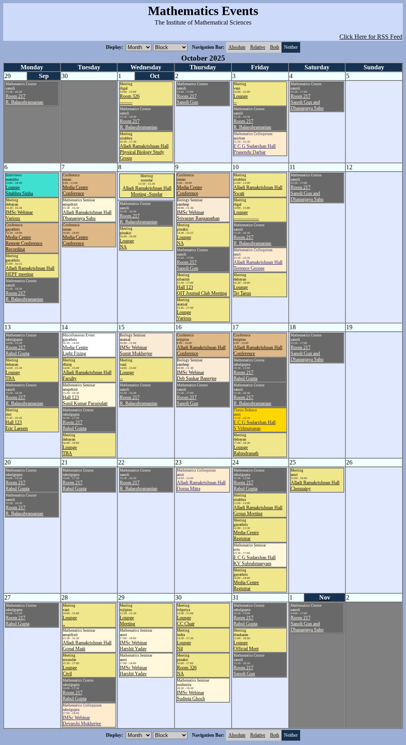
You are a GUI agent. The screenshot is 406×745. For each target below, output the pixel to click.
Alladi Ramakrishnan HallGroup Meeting (258, 510)
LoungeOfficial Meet (246, 645)
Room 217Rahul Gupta (17, 350)
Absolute (236, 47)
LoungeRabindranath (246, 450)
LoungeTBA (13, 375)
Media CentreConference (75, 190)
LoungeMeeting (127, 621)
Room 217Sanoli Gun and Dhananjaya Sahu (307, 102)
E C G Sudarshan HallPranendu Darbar (255, 149)
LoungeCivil (70, 670)
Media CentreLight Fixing (75, 350)
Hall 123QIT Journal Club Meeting (202, 290)
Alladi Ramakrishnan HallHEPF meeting (30, 271)
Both (274, 47)
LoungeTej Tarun (242, 290)
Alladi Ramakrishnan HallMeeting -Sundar (147, 191)
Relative (257, 47)
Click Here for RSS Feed (370, 36)
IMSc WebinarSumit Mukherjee (136, 350)
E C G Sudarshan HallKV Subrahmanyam (255, 560)
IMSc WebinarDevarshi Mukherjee (82, 720)
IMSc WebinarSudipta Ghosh (191, 695)
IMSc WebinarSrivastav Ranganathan (198, 215)
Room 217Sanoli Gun (187, 99)
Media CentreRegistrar (246, 535)
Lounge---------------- (246, 215)
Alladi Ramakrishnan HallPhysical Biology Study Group (144, 152)
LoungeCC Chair (186, 621)
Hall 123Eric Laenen (17, 425)
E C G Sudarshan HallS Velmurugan (255, 425)
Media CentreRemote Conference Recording (24, 243)
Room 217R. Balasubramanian (24, 99)
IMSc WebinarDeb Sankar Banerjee (196, 375)
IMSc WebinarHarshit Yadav (133, 645)
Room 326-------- (130, 99)
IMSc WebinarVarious (19, 215)
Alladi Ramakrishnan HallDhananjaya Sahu (87, 215)
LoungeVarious (184, 315)
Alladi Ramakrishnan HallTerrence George (258, 265)
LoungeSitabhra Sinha (19, 190)
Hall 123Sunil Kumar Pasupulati (85, 400)
